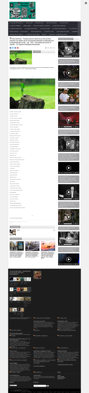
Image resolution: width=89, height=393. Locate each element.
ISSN (78, 391)
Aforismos (75, 31)
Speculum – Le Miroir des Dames (58, 34)
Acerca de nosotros (73, 391)
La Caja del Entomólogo (16, 22)
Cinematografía (39, 391)
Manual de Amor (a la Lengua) (42, 25)
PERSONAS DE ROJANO (62, 351)
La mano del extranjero (42, 318)
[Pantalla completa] (77, 56)
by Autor (48, 47)
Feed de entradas (61, 376)
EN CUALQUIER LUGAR (14, 375)
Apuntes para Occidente (16, 34)
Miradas (44, 34)
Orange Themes (17, 390)
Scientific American (41, 336)
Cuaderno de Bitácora (16, 28)
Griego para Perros (51, 22)
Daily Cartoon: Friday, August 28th (16, 333)
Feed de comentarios (61, 377)
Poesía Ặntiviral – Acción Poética (19, 31)
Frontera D (38, 372)
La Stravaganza (64, 22)
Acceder (59, 375)
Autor (18, 230)
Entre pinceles (39, 22)
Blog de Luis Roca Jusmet (19, 360)
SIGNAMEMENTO (63, 348)
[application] (68, 49)
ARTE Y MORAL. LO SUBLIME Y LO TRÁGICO (42, 351)
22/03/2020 (53, 47)
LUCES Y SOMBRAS (13, 363)
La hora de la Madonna (59, 25)
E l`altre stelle (73, 28)
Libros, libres (27, 25)
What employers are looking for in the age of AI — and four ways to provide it (20, 339)
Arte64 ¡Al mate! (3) (37, 375)
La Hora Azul (63, 318)
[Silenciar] (75, 56)
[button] (68, 49)
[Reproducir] (59, 56)
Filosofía (50, 391)
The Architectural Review (67, 330)
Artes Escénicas (23, 391)
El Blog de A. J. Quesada (18, 348)
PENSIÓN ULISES (15, 372)
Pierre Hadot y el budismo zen (39, 366)
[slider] (68, 79)
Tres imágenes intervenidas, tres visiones (65, 364)
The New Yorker (16, 330)
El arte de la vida (49, 31)
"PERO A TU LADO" (13, 351)
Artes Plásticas (29, 391)
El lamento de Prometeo (59, 28)
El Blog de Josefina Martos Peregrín (67, 360)
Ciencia (34, 391)
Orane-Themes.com (26, 390)
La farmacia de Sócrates (32, 34)
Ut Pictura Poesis (45, 28)
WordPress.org (60, 378)
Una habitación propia (31, 28)
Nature (13, 336)
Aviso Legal (67, 391)
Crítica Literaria (45, 391)
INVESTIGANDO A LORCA (63, 321)
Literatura (58, 391)
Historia (54, 391)
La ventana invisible (15, 25)
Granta (37, 330)
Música (63, 391)
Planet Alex (29, 22)
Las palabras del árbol (62, 31)
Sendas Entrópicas (36, 31)
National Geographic (66, 336)
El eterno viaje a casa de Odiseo (39, 321)
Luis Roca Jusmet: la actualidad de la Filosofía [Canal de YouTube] (44, 361)
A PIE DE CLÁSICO (40, 348)
